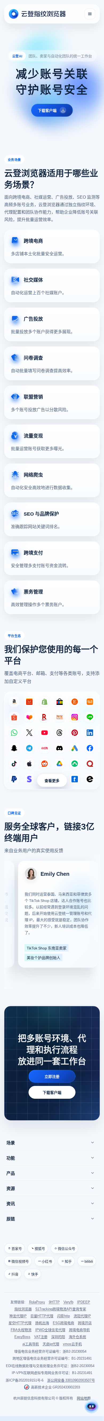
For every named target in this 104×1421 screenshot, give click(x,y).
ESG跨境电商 (63, 1322)
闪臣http (63, 1315)
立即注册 (52, 1076)
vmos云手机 (72, 1343)
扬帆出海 (42, 1322)
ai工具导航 (30, 1343)
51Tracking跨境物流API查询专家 (60, 1308)
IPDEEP (83, 1301)
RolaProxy (37, 1301)
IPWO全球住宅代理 (50, 1329)
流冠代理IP (82, 1315)
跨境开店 (85, 1322)
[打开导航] (90, 14)
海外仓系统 (77, 1336)
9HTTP (54, 1301)
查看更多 (52, 780)
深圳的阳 (58, 1336)
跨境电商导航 (79, 1329)
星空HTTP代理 (20, 1322)
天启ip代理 (51, 1343)
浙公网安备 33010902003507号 (71, 1380)
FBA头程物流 (21, 1329)
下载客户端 (52, 1092)
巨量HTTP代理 (41, 1315)
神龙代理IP (18, 1315)
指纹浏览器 (23, 1308)
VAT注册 (40, 1336)
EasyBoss (22, 1336)
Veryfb (68, 1301)
